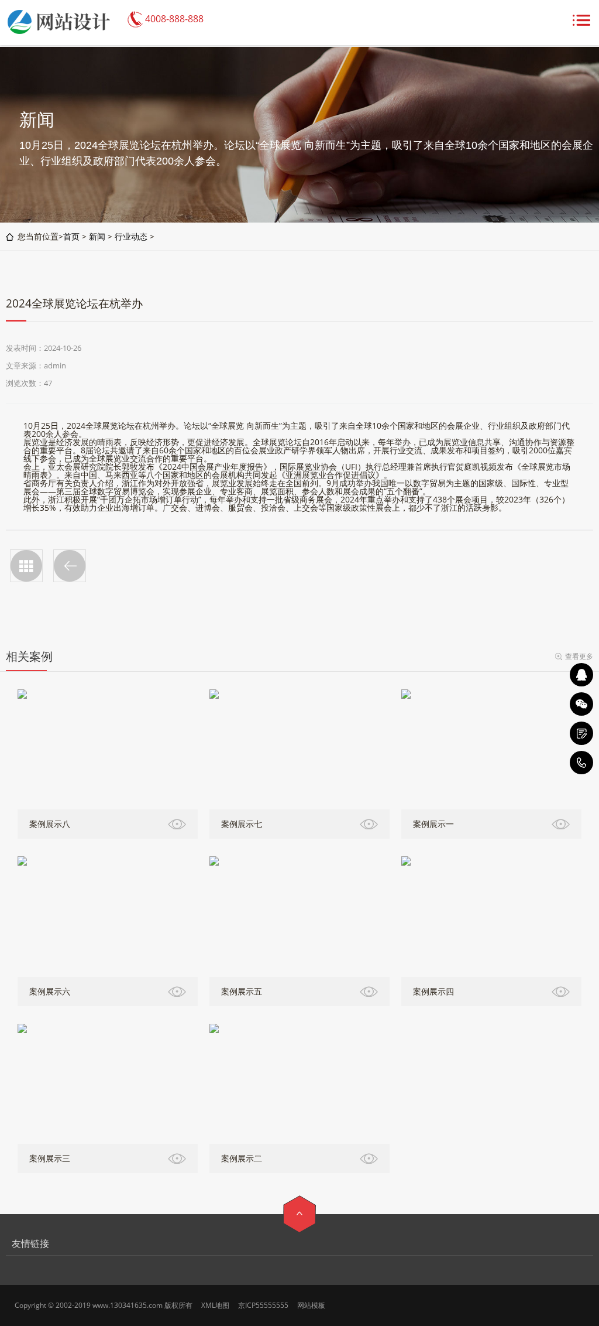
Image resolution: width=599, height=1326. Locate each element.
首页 (71, 236)
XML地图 (215, 1305)
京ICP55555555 (263, 1305)
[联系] (581, 733)
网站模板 (311, 1305)
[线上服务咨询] (581, 674)
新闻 (97, 236)
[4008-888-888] (581, 762)
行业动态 (131, 236)
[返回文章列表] (26, 565)
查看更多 (579, 656)
